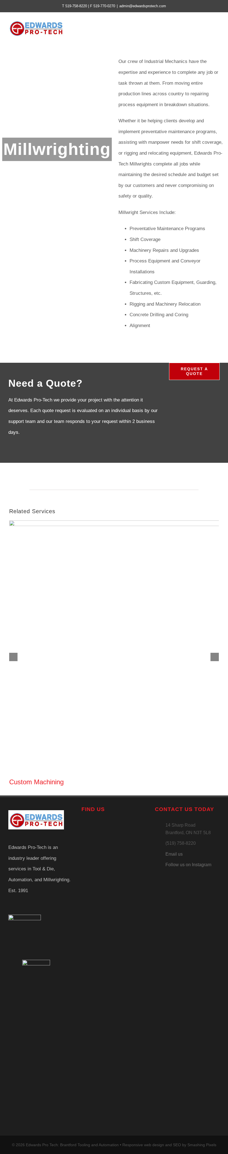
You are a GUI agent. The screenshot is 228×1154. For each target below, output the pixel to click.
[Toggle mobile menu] (217, 28)
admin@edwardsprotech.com (142, 6)
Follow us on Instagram (188, 864)
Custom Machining (36, 782)
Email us (174, 854)
